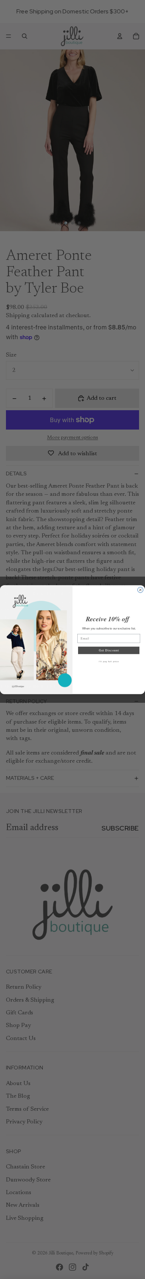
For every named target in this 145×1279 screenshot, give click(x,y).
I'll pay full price (109, 661)
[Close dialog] (140, 590)
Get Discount (109, 650)
